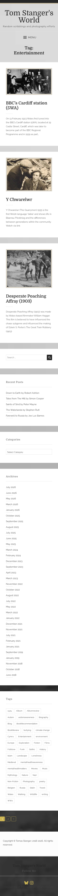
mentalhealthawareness (32, 762)
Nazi (35, 775)
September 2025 (14, 521)
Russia (22, 788)
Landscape (22, 756)
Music (44, 768)
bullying (27, 730)
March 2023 (12, 578)
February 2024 (13, 555)
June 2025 (11, 538)
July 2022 (11, 601)
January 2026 (13, 510)
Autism (11, 717)
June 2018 (11, 675)
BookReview (13, 730)
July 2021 (10, 635)
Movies (34, 768)
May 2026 (11, 498)
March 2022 (12, 612)
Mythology (12, 775)
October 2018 (13, 669)
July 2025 (11, 532)
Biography (43, 717)
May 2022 (11, 606)
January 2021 (12, 646)
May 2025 (11, 544)
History (43, 749)
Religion (11, 788)
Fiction (37, 743)
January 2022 (12, 618)
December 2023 (14, 561)
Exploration (24, 743)
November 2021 (14, 629)
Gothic (32, 749)
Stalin (32, 788)
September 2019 (14, 652)
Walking (21, 794)
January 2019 (12, 658)
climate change (43, 730)
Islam (10, 756)
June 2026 (11, 493)
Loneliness (36, 756)
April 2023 (11, 572)
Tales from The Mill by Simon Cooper (25, 398)
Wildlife (33, 794)
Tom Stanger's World (29, 16)
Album (19, 711)
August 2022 (12, 595)
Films (47, 743)
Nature (25, 775)
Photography (29, 781)
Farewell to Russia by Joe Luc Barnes (25, 415)
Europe (11, 743)
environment (42, 736)
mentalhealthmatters (17, 768)
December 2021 (14, 624)
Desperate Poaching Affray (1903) (26, 299)
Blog (10, 724)
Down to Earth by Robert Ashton (22, 393)
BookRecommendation (27, 724)
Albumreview (33, 711)
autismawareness (26, 717)
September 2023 (14, 567)
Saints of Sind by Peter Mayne (21, 404)
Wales (10, 794)
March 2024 (12, 550)
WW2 (10, 801)
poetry (42, 781)
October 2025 (13, 515)
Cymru (11, 736)
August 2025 (12, 527)
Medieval (12, 762)
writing (45, 794)
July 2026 (11, 487)
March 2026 (12, 504)
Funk (22, 749)
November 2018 (14, 663)
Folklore (11, 749)
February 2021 (13, 641)
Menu (32, 37)
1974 (10, 711)
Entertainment (24, 736)
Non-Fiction (13, 781)
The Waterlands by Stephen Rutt (23, 410)
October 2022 (13, 589)
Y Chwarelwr (19, 199)
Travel (42, 788)
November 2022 (14, 584)
